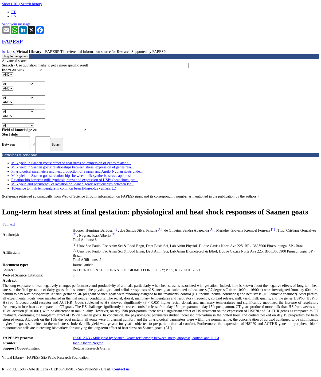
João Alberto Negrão (88, 343)
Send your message (16, 24)
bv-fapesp (9, 52)
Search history (31, 4)
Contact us (120, 369)
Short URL (10, 4)
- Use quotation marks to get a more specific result (45, 65)
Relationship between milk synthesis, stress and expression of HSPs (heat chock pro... (74, 180)
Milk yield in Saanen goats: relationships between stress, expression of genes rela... (72, 167)
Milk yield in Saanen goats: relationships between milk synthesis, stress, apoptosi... (72, 176)
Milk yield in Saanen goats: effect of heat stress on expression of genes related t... (71, 163)
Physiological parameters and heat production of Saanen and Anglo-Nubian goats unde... (77, 171)
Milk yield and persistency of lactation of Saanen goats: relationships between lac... (72, 184)
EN (13, 16)
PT (13, 12)
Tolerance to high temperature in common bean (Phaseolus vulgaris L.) (63, 188)
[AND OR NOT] (7, 74)
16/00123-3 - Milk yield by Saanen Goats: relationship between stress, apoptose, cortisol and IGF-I (146, 338)
